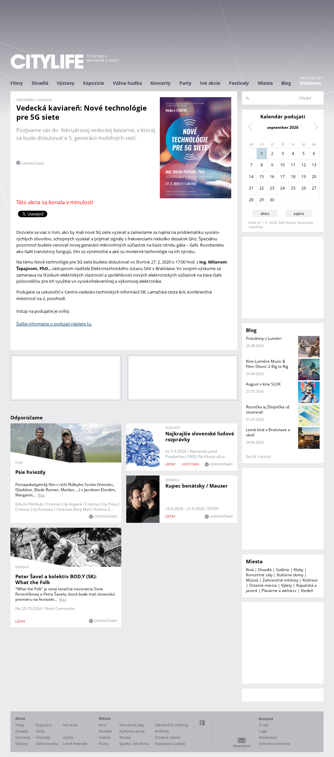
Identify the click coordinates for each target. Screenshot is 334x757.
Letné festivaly (75, 743)
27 (314, 188)
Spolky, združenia (134, 743)
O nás (263, 724)
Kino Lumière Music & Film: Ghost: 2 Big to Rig (267, 363)
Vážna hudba (127, 83)
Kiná (250, 569)
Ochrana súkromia (274, 743)
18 (293, 176)
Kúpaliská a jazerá (170, 743)
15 (261, 176)
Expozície (93, 83)
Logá (263, 731)
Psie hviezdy (30, 472)
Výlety (286, 585)
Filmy (16, 83)
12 (303, 165)
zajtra (299, 213)
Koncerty (160, 83)
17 (282, 176)
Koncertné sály (259, 575)
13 (314, 165)
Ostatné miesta (263, 585)
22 (261, 188)
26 (303, 188)
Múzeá (252, 580)
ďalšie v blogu (258, 456)
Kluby (298, 569)
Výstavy (65, 83)
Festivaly (239, 83)
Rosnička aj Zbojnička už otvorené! (268, 409)
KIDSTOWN (190, 464)
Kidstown (310, 83)
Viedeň (307, 590)
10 (282, 165)
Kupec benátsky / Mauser (196, 485)
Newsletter (242, 745)
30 (272, 200)
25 (293, 188)
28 (251, 200)
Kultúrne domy (290, 575)
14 (251, 176)
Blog (286, 83)
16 (272, 176)
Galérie (282, 569)
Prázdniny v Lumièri (263, 338)
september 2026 (282, 127)
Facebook (202, 723)
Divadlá (40, 83)
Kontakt (266, 718)
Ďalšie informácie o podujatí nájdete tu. (54, 324)
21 (251, 188)
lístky (170, 464)
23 (272, 188)
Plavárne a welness (279, 590)
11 (293, 165)
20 (314, 176)
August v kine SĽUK (263, 384)
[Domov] (47, 61)
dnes (265, 213)
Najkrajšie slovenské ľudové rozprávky (199, 436)
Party (185, 83)
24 (282, 188)
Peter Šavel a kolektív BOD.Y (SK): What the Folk (56, 579)
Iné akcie (210, 83)
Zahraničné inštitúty (280, 580)
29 (261, 200)
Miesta (265, 83)
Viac (41, 495)
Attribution (268, 737)
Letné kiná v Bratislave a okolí (268, 432)
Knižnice (310, 580)
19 (303, 176)
